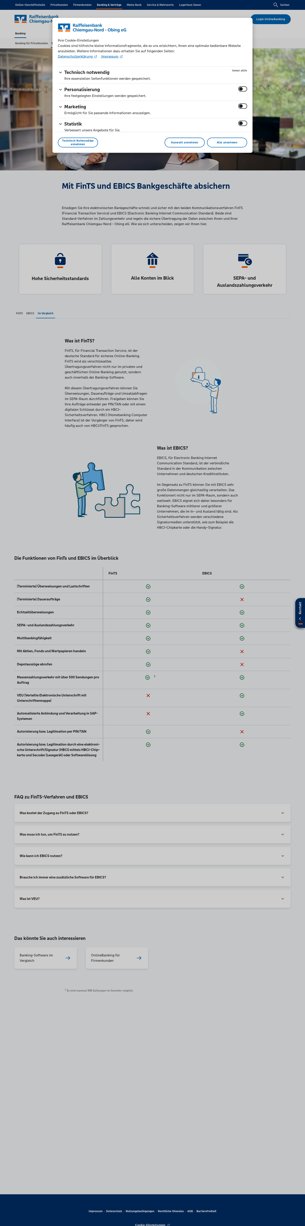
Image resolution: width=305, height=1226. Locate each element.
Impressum (109, 56)
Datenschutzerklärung (76, 56)
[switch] (242, 89)
